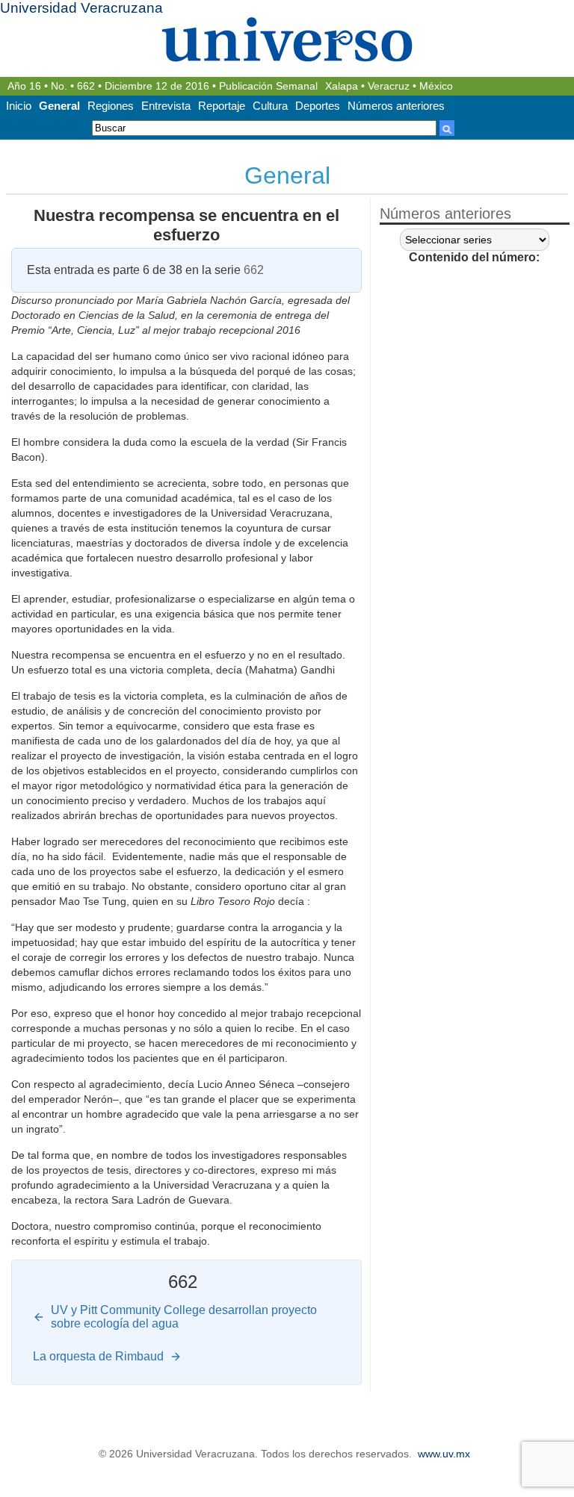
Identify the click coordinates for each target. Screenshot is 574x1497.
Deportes (317, 105)
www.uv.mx (444, 1454)
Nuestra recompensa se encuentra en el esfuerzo (186, 225)
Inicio (18, 105)
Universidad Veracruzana (81, 8)
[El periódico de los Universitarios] (287, 39)
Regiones (110, 105)
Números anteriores (396, 105)
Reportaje (221, 105)
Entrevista (166, 105)
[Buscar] (446, 128)
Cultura (270, 105)
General (59, 105)
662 (86, 86)
